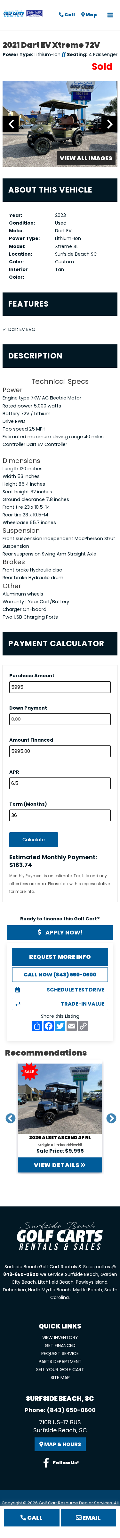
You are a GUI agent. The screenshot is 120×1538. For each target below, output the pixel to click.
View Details (57, 1165)
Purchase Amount (31, 675)
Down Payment (28, 708)
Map (91, 15)
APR (14, 772)
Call (69, 15)
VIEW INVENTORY (60, 1337)
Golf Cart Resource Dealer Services (75, 1503)
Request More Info (60, 957)
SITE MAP (60, 1377)
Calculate (33, 839)
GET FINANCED (60, 1345)
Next (109, 1116)
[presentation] (11, 124)
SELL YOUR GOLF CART (60, 1369)
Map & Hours (62, 1444)
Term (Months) (28, 804)
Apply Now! (63, 932)
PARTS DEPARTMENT (60, 1361)
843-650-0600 (21, 1274)
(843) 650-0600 (71, 1410)
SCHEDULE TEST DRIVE (76, 989)
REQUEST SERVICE (60, 1353)
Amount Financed (31, 740)
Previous (8, 1116)
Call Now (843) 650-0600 (60, 974)
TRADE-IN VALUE (83, 1004)
